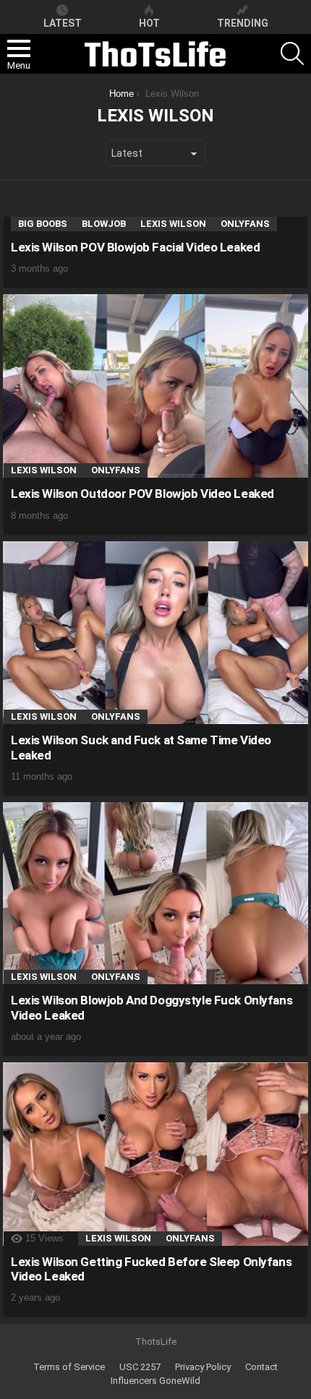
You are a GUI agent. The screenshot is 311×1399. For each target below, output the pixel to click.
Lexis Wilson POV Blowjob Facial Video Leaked (135, 247)
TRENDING (242, 23)
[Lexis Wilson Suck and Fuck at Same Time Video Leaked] (155, 632)
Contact (261, 1366)
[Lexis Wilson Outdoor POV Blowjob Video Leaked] (155, 386)
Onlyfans (245, 223)
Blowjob (104, 223)
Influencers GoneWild (155, 1380)
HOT (149, 23)
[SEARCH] (292, 53)
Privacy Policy (203, 1366)
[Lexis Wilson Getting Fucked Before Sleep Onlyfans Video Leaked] (155, 1153)
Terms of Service (69, 1366)
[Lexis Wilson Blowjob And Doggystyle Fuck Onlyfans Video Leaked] (155, 893)
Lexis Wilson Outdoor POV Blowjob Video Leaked (142, 493)
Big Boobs (42, 223)
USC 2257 (140, 1366)
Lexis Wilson (173, 223)
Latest (62, 23)
